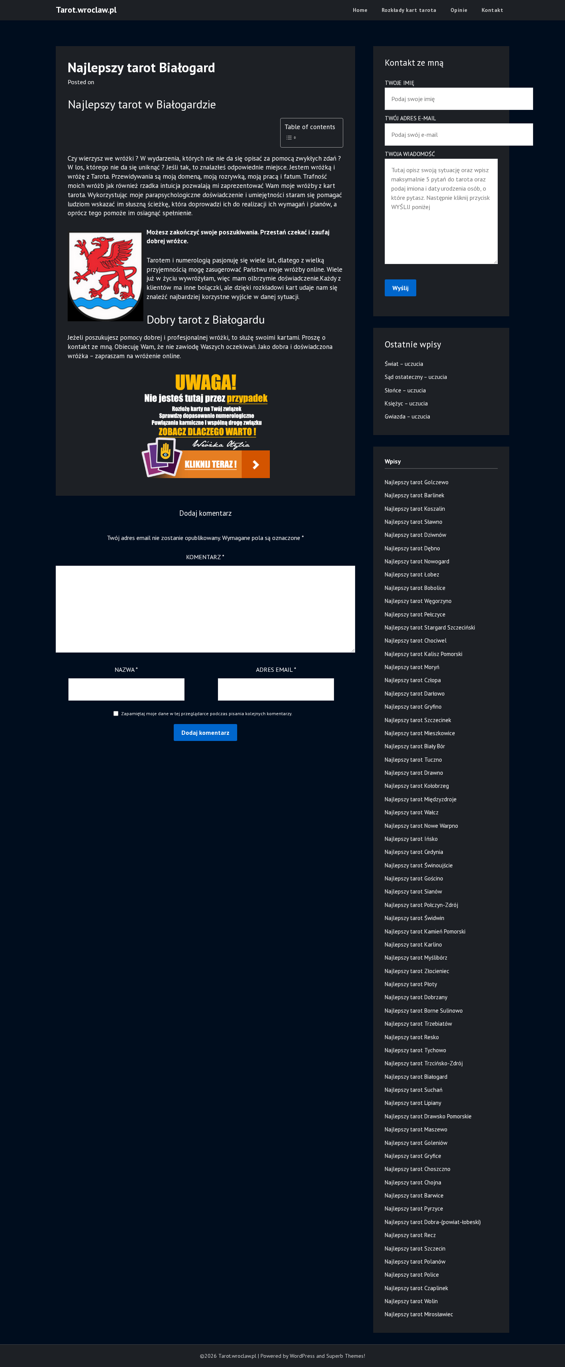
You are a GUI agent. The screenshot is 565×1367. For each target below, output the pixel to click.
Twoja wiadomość (410, 154)
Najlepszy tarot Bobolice (415, 587)
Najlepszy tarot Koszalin (415, 508)
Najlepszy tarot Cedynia (414, 851)
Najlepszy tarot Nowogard (417, 561)
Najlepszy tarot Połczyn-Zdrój (421, 905)
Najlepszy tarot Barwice (414, 1195)
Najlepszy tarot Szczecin (415, 1248)
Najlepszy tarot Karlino (413, 944)
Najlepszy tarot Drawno (414, 772)
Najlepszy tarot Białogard (416, 1076)
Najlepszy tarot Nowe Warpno (421, 825)
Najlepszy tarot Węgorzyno (418, 601)
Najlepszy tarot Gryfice (413, 1155)
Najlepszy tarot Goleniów (416, 1142)
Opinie (459, 10)
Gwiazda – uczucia (407, 416)
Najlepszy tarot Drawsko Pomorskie (428, 1116)
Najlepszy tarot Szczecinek (418, 720)
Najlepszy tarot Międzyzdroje (421, 799)
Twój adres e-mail (410, 118)
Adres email (276, 669)
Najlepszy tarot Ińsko (411, 838)
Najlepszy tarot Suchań (413, 1089)
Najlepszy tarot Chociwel (416, 640)
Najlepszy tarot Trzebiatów (418, 1023)
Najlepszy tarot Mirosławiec (419, 1314)
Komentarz (205, 557)
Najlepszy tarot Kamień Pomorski (425, 931)
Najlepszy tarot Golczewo (417, 482)
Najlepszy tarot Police (412, 1274)
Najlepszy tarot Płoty (411, 984)
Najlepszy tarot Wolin (411, 1301)
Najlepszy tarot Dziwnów (415, 534)
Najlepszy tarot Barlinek (414, 495)
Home (360, 10)
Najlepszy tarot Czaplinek (416, 1288)
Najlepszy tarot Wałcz (412, 812)
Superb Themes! (345, 1355)
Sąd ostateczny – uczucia (416, 376)
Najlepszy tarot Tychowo (415, 1050)
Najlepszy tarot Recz (410, 1235)
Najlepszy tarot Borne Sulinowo (424, 1010)
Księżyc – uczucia (406, 403)
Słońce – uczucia (405, 390)
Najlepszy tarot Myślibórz (416, 957)
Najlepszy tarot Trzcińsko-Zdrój (424, 1063)
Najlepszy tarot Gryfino (413, 706)
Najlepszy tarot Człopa (413, 680)
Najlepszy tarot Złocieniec (417, 971)
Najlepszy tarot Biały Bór (415, 746)
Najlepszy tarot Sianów (413, 891)
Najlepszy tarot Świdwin (414, 918)
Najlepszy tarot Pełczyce (415, 614)
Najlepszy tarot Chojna (413, 1182)
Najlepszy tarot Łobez (412, 574)
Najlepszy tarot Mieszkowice (420, 733)
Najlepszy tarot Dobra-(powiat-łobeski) (433, 1222)
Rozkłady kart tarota (409, 10)
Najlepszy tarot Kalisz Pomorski (423, 654)
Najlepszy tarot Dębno (412, 548)
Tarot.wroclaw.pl (86, 9)
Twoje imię (399, 82)
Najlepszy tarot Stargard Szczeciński (430, 627)
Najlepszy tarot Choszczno (417, 1169)
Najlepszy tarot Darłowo (415, 693)
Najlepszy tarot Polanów (415, 1261)
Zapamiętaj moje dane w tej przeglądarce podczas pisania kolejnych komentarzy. (206, 713)
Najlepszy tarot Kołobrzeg (417, 785)
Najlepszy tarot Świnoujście (419, 865)
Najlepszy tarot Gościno (414, 878)
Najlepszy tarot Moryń (412, 667)
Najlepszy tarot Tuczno (413, 759)
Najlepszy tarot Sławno (413, 521)
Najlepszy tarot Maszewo (416, 1129)
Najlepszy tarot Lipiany (413, 1102)
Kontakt (493, 10)
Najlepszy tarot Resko (412, 1037)
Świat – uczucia (404, 363)
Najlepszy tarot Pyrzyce (414, 1208)
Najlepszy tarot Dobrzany (416, 997)
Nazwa (126, 669)
